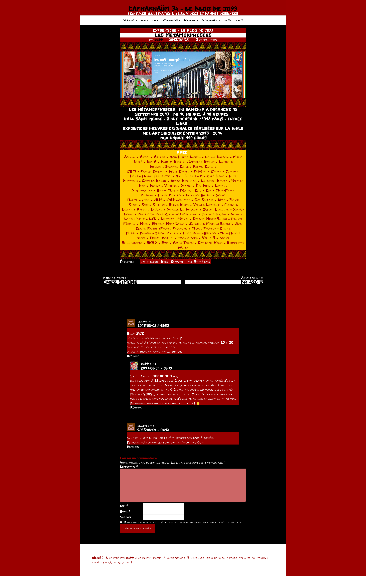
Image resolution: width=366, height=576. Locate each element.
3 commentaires (206, 39)
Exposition (177, 261)
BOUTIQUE (189, 20)
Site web (125, 517)
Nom (124, 506)
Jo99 (159, 39)
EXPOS (239, 20)
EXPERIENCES (170, 20)
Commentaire (129, 467)
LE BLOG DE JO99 (197, 30)
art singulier (149, 261)
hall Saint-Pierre (198, 261)
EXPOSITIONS (164, 30)
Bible (164, 261)
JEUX (155, 20)
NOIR (143, 20)
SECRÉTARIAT (209, 20)
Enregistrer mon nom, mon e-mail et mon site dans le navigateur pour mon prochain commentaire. (182, 522)
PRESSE (228, 20)
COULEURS (128, 20)
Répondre (133, 356)
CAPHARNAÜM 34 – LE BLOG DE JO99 (183, 8)
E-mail (125, 511)
